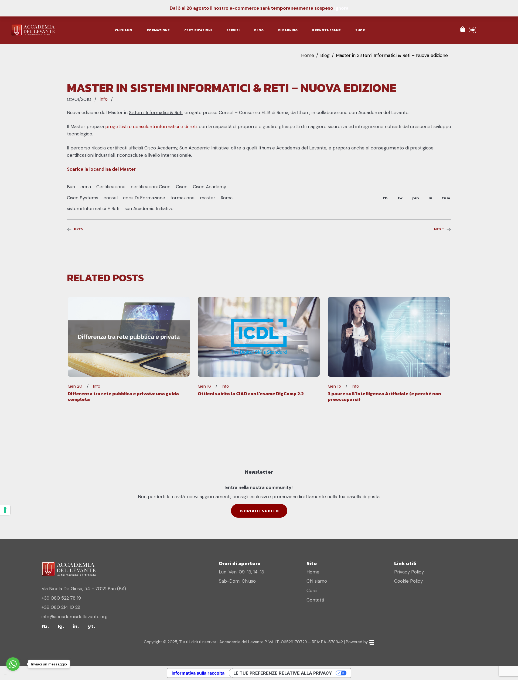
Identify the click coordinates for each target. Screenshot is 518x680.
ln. (430, 198)
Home (307, 55)
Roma (227, 197)
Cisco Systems (82, 197)
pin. (416, 198)
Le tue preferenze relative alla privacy (282, 673)
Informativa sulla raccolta (198, 673)
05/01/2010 (79, 99)
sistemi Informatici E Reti (93, 208)
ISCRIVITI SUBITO (259, 511)
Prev (79, 229)
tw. (400, 198)
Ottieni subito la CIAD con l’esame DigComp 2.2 (251, 393)
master (207, 197)
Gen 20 (75, 386)
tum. (446, 198)
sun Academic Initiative (149, 208)
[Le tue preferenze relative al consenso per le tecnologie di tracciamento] (5, 510)
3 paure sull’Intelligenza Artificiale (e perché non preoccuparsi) (384, 396)
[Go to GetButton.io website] (13, 674)
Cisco (182, 186)
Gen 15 (334, 386)
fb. (386, 198)
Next (439, 229)
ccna (85, 186)
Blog (325, 55)
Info (104, 99)
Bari (71, 186)
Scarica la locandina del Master (101, 169)
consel (111, 197)
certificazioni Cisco (151, 186)
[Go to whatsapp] (13, 664)
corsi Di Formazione (144, 197)
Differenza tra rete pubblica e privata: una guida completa (123, 396)
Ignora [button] (341, 8)
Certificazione (110, 186)
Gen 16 (204, 386)
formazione (183, 197)
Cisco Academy (209, 186)
